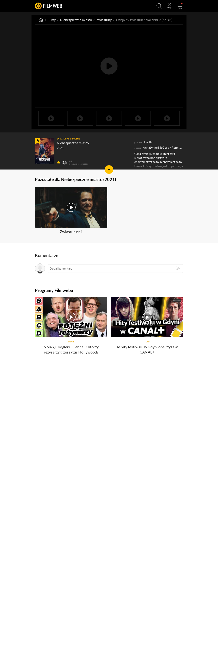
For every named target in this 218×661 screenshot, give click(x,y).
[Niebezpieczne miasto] (44, 151)
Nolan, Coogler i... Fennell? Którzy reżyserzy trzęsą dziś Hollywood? (71, 349)
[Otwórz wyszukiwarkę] (159, 6)
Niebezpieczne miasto (76, 20)
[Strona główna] (40, 19)
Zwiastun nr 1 (71, 231)
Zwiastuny (104, 20)
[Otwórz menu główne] (179, 6)
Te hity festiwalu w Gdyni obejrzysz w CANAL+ (147, 349)
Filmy (52, 20)
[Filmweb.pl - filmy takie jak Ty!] (48, 6)
